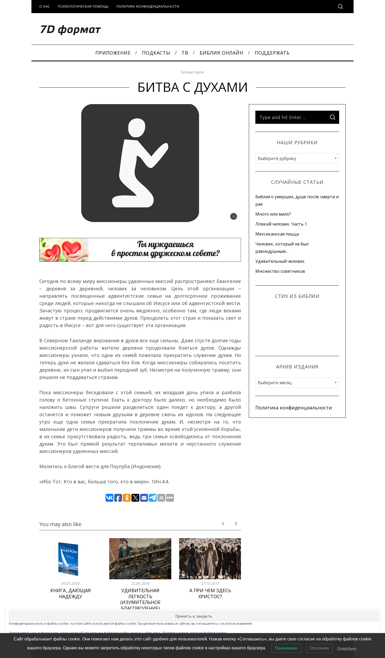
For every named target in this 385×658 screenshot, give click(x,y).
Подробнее (346, 648)
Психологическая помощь (83, 6)
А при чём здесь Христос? (210, 593)
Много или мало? (273, 214)
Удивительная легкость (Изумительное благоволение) (140, 599)
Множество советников (280, 271)
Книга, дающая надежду (70, 593)
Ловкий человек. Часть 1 (281, 224)
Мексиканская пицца (277, 234)
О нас (44, 6)
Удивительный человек (280, 261)
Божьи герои (192, 71)
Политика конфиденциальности (148, 6)
